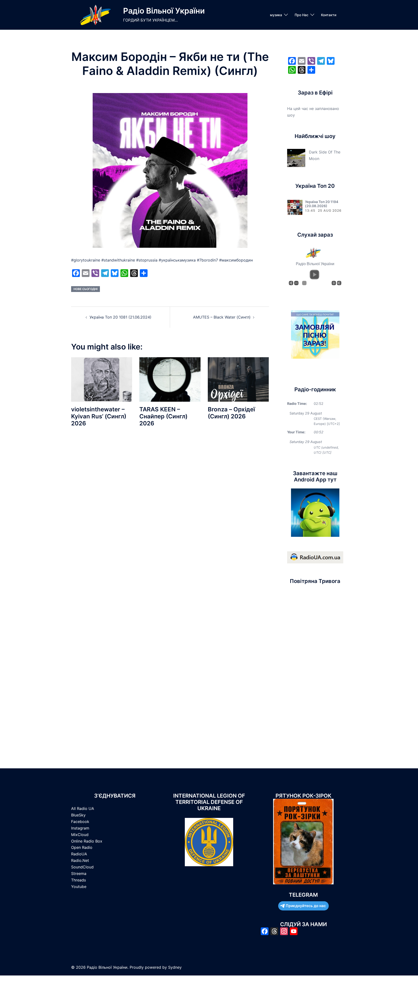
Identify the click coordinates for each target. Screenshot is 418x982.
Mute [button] (291, 283)
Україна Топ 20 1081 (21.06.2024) (120, 317)
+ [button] (334, 283)
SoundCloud (82, 867)
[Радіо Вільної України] (95, 15)
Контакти (328, 15)
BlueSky (78, 815)
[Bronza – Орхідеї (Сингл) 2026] (238, 379)
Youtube (78, 886)
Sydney (175, 967)
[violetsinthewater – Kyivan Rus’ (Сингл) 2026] (101, 379)
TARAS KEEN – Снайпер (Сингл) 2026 (163, 416)
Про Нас (301, 15)
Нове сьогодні (85, 289)
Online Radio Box (86, 841)
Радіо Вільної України (164, 10)
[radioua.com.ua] (315, 557)
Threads (78, 880)
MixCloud (80, 834)
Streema (78, 873)
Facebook (80, 821)
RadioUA (79, 853)
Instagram (80, 828)
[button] (314, 274)
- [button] (296, 283)
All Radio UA (82, 808)
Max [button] (339, 283)
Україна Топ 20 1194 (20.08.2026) (321, 204)
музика (276, 15)
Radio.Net (80, 860)
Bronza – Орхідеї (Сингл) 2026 (231, 413)
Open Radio (81, 847)
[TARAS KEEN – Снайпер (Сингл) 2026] (169, 379)
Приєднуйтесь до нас (306, 905)
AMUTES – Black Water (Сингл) (222, 317)
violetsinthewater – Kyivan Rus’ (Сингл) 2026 (98, 416)
